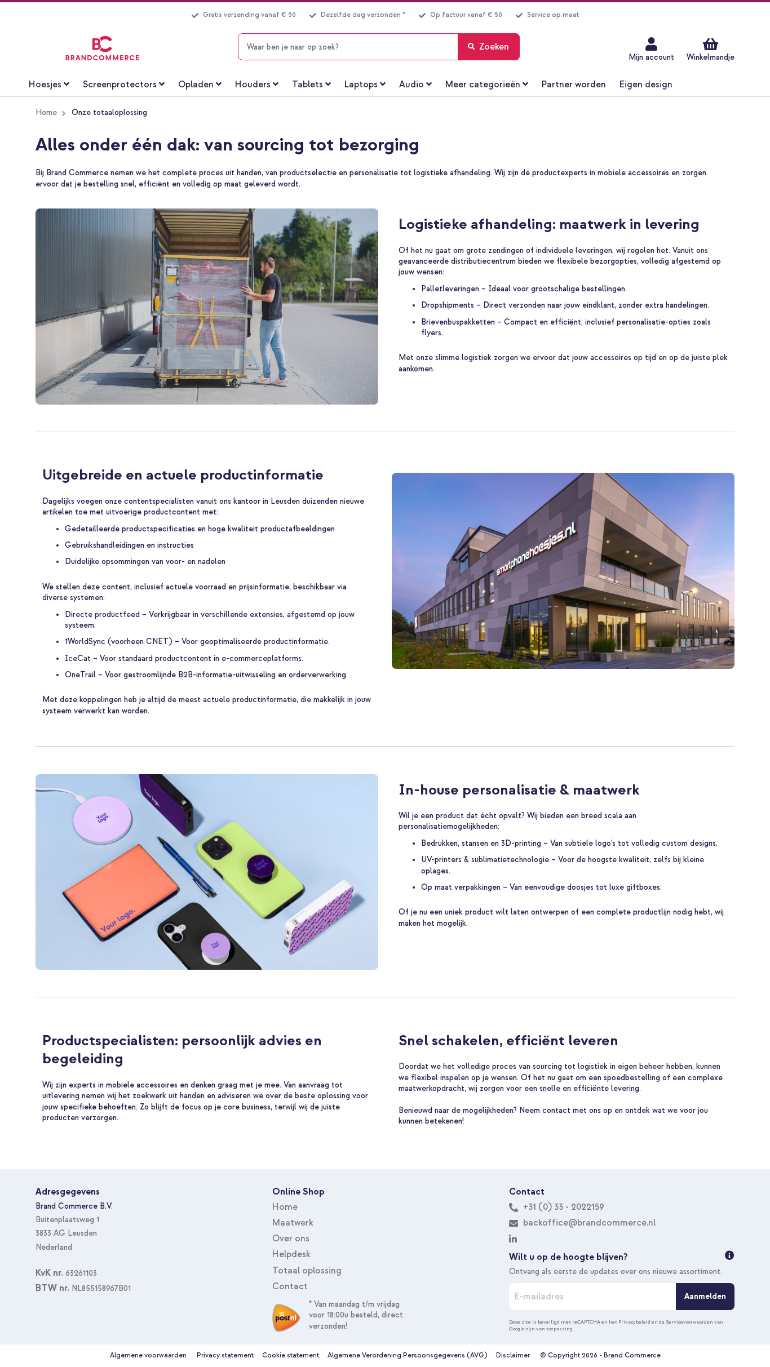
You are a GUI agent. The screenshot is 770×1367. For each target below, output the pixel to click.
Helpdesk (291, 1254)
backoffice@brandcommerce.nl (589, 1222)
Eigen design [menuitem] (645, 84)
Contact (290, 1286)
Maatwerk (292, 1222)
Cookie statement (290, 1355)
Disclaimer (513, 1355)
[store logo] (102, 48)
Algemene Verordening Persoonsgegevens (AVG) (408, 1355)
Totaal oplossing (307, 1270)
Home (46, 112)
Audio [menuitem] (411, 84)
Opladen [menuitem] (196, 84)
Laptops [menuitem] (361, 84)
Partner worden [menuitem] (574, 84)
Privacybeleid (634, 1322)
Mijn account (651, 57)
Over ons (290, 1238)
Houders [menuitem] (253, 84)
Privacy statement (225, 1355)
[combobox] (379, 46)
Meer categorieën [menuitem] (482, 84)
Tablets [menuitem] (307, 84)
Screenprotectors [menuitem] (120, 84)
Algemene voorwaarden (148, 1355)
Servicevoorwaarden (689, 1322)
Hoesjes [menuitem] (45, 84)
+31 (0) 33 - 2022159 (562, 1207)
